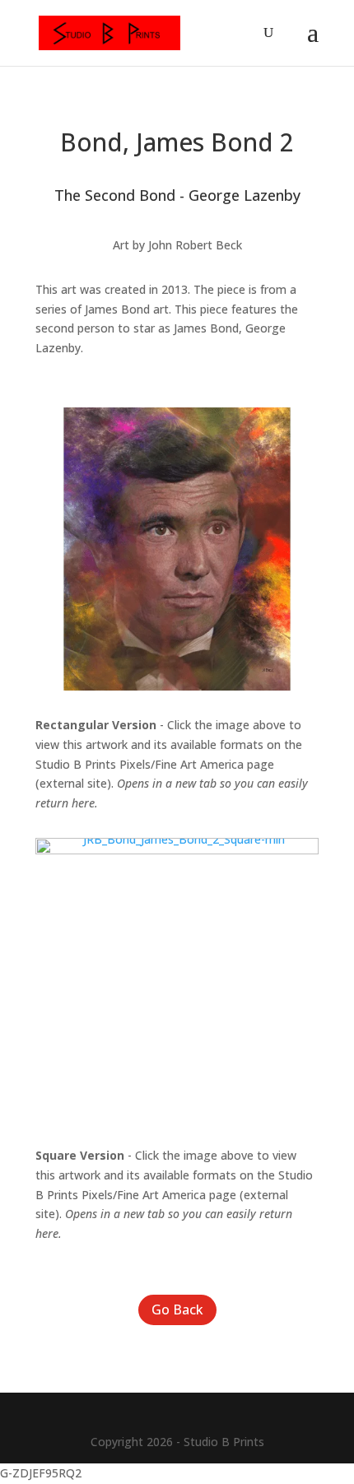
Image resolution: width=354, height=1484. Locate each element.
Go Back (177, 1309)
